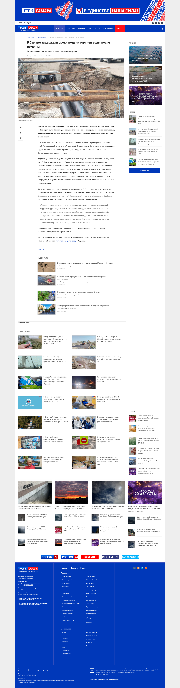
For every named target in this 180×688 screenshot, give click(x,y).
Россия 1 (65, 635)
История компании (91, 632)
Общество (41, 249)
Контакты (89, 642)
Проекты (81, 28)
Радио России (66, 653)
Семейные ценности (67, 610)
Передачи (65, 573)
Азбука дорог (90, 583)
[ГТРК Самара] (28, 28)
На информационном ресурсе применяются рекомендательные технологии (33, 604)
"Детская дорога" (66, 580)
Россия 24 (65, 638)
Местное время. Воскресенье (70, 596)
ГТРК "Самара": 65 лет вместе (70, 590)
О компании (108, 28)
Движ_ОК (89, 622)
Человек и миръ (91, 596)
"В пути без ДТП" (91, 613)
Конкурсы (71, 28)
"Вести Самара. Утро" (68, 620)
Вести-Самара (66, 583)
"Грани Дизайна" (66, 576)
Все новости (144, 171)
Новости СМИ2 (24, 323)
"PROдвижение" (91, 576)
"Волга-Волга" (90, 603)
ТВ (90, 28)
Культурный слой (91, 593)
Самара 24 (65, 641)
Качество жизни (91, 600)
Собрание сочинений (68, 613)
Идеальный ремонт (92, 610)
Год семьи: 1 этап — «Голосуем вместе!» (95, 617)
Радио (97, 28)
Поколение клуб (66, 607)
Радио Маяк (65, 650)
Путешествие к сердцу (92, 607)
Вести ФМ (65, 657)
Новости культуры (91, 590)
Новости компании (91, 635)
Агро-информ (90, 586)
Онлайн (120, 28)
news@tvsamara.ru (34, 583)
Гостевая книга (90, 639)
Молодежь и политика (68, 600)
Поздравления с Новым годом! (70, 603)
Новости (59, 28)
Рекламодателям (91, 645)
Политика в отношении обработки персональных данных (30, 599)
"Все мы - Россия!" (91, 580)
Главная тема (65, 586)
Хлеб (63, 617)
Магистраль (65, 593)
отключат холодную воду (65, 241)
